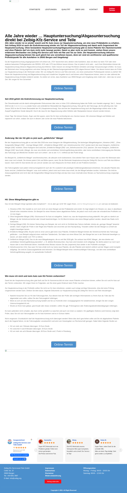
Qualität (66, 9)
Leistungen (51, 9)
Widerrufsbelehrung (53, 476)
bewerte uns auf (19, 459)
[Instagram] (89, 479)
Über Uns (79, 9)
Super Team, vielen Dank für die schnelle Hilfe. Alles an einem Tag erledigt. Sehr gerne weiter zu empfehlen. (105, 450)
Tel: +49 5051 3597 (11, 476)
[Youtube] (93, 479)
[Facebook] (85, 479)
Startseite (34, 9)
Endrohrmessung (20, 106)
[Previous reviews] (36, 450)
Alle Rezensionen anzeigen (19, 455)
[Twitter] (97, 479)
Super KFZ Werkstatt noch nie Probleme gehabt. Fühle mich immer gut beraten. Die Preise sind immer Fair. (48, 450)
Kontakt (93, 9)
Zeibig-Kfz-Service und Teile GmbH (21, 444)
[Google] (101, 479)
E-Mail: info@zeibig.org (12, 478)
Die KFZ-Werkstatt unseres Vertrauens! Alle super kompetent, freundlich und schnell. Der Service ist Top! (78, 450)
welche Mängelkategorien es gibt (89, 204)
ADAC (59, 153)
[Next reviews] (120, 450)
